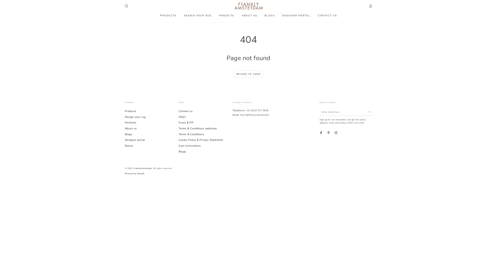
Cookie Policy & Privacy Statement (201, 140)
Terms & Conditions (191, 134)
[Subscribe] (370, 112)
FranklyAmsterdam (142, 168)
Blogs (128, 134)
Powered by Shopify (134, 173)
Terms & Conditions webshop (198, 128)
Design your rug (135, 117)
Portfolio (130, 122)
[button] (126, 6)
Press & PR (186, 122)
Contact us (186, 111)
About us (131, 128)
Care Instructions (190, 146)
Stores (129, 146)
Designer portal (135, 140)
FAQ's (182, 117)
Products (130, 111)
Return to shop (248, 74)
